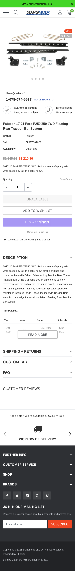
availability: (9, 148)
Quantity (8, 179)
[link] (7, 495)
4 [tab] (43, 79)
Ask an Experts (42, 99)
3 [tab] (39, 79)
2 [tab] (36, 79)
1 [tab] (32, 79)
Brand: (7, 135)
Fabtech (30, 135)
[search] (16, 12)
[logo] (38, 12)
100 (9, 239)
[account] (60, 12)
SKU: (6, 142)
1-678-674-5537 (19, 99)
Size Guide (66, 179)
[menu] (6, 12)
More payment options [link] (37, 232)
